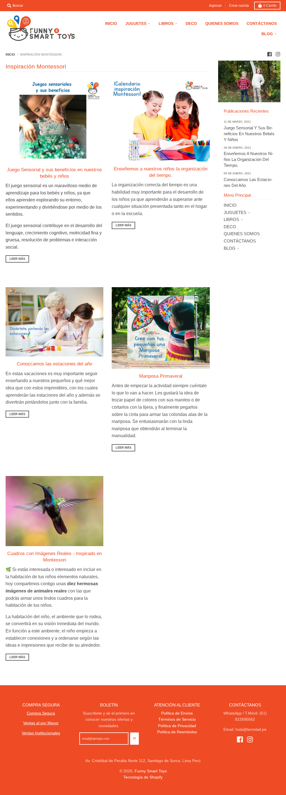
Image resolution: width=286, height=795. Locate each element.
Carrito (270, 6)
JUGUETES (235, 212)
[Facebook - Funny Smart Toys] (269, 54)
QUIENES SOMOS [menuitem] (221, 23)
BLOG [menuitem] (267, 34)
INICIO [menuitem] (111, 23)
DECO (230, 226)
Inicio (10, 54)
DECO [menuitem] (191, 23)
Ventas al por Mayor (41, 723)
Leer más (17, 258)
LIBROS (231, 219)
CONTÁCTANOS (240, 241)
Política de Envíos (177, 713)
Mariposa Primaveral (160, 376)
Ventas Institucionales (41, 733)
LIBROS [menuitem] (166, 23)
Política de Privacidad (177, 725)
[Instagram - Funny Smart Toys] (277, 54)
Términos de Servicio (177, 719)
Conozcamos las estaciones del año (54, 363)
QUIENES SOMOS (242, 233)
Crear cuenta (239, 6)
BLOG (229, 248)
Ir (134, 738)
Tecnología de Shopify (143, 777)
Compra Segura (41, 713)
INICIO (230, 205)
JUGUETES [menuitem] (135, 23)
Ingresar (215, 6)
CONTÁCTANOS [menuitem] (262, 23)
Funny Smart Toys (151, 771)
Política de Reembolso (177, 732)
